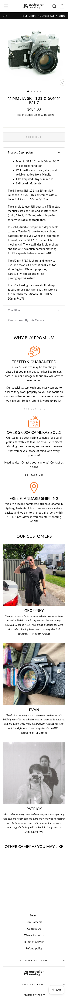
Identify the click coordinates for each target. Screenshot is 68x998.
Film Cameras (34, 922)
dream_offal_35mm (34, 732)
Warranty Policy (34, 935)
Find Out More (34, 409)
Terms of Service (34, 941)
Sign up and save (34, 960)
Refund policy (34, 948)
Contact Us (34, 928)
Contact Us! (34, 475)
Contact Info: (34, 984)
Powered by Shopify (34, 994)
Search (34, 915)
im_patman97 (34, 831)
